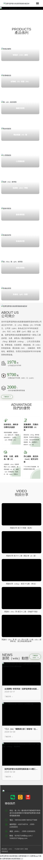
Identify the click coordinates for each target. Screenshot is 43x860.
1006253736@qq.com (18, 838)
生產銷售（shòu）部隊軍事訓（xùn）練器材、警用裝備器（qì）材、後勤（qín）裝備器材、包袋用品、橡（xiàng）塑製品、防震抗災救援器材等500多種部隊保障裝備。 (11, 472)
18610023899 (20, 820)
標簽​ (26, 849)
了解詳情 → (8, 696)
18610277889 (31, 820)
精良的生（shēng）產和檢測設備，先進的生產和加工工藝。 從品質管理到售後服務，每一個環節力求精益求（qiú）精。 (31, 439)
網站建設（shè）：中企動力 (11, 849)
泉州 (22, 849)
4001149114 (23, 824)
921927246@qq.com (23, 836)
